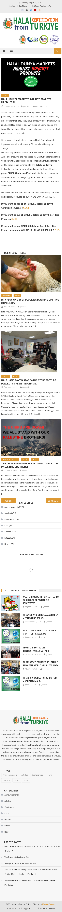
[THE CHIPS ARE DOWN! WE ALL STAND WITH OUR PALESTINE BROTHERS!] (31, 437)
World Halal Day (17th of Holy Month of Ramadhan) (39, 632)
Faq (34, 908)
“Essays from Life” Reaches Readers (20, 863)
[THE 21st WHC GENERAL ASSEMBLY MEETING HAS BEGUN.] (10, 620)
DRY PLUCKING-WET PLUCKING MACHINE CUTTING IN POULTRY (30, 301)
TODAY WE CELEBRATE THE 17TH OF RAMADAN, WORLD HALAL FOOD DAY (40, 664)
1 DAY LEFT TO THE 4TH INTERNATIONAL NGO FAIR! (36, 649)
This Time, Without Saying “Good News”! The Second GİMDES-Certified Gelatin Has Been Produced (31, 872)
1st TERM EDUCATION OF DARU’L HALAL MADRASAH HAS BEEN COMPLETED (10, 500)
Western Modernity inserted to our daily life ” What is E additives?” (41, 600)
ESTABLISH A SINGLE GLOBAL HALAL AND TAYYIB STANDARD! (54, 500)
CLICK (26, 207)
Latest (6, 376)
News (5, 95)
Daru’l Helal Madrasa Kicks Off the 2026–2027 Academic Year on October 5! (32, 848)
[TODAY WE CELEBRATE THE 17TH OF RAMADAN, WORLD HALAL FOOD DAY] (10, 667)
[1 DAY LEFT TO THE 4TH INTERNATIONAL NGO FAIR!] (10, 652)
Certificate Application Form (42, 6)
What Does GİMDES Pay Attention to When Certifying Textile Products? (29, 882)
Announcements (10, 459)
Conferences (10, 519)
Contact (12, 6)
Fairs (6, 525)
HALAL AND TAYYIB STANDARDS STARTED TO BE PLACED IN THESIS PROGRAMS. (28, 381)
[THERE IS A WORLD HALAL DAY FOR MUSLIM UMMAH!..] (10, 683)
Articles (6, 295)
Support (26, 908)
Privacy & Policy (13, 908)
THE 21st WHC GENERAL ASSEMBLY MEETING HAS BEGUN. (40, 616)
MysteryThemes (48, 904)
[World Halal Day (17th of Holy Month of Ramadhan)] (10, 636)
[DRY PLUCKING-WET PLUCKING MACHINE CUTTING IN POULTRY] (31, 273)
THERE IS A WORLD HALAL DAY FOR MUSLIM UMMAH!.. (40, 679)
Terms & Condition (47, 908)
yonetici (26, 106)
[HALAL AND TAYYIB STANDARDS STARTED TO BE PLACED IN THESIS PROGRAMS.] (31, 351)
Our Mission (23, 6)
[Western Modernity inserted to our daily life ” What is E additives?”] (10, 603)
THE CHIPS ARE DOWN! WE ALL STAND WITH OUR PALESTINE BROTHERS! (29, 465)
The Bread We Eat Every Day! (16, 857)
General (7, 531)
